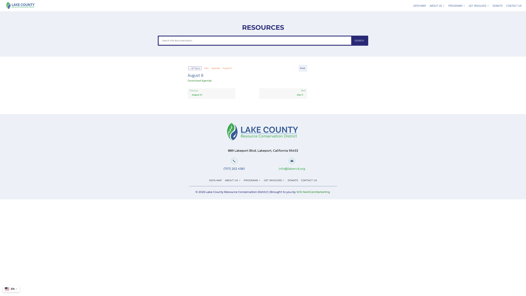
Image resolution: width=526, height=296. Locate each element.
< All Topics (195, 68)
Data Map (419, 6)
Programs (455, 6)
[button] (303, 68)
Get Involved (477, 6)
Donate (498, 6)
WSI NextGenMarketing (313, 192)
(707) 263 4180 (234, 169)
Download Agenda (200, 80)
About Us (436, 6)
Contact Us (514, 6)
